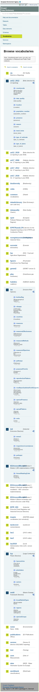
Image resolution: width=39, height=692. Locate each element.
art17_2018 (14, 176)
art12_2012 (14, 81)
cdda (12, 189)
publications (15, 635)
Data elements (7, 29)
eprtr (12, 218)
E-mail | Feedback (8, 685)
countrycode (19, 88)
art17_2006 (14, 160)
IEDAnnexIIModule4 (16, 497)
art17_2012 (14, 168)
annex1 (18, 436)
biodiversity (15, 183)
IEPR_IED (14, 507)
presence (19, 118)
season (18, 124)
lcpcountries (19, 561)
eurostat (13, 245)
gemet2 (13, 269)
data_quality (19, 98)
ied (11, 429)
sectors (18, 582)
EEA (11, 2)
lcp (11, 554)
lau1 (12, 533)
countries (19, 317)
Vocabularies (7, 36)
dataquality (14, 210)
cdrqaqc (19, 306)
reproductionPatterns (19, 378)
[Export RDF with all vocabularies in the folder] (33, 83)
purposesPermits (19, 369)
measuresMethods (19, 341)
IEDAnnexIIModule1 (16, 466)
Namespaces (7, 43)
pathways (19, 361)
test (11, 650)
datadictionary (16, 202)
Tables (5, 25)
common (14, 195)
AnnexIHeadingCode (19, 473)
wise (12, 663)
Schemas (6, 32)
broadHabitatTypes (19, 600)
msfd (12, 592)
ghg (12, 274)
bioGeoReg (19, 297)
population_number (19, 111)
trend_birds (19, 131)
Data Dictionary (18, 13)
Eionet (11, 13)
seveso (13, 642)
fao (11, 253)
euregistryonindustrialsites (16, 238)
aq (11, 73)
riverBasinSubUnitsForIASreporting (19, 388)
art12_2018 (14, 152)
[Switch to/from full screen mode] (26, 5)
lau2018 (13, 544)
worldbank (14, 671)
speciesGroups (19, 617)
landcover (14, 525)
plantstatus (19, 570)
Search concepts (27, 67)
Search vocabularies (12, 67)
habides (13, 282)
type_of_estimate (19, 137)
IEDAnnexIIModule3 (16, 485)
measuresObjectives (19, 350)
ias (11, 290)
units (18, 418)
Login (22, 4)
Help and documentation (10, 17)
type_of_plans (19, 144)
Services (5, 40)
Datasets (5, 21)
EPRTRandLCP (16, 228)
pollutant (19, 455)
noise (12, 627)
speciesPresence (19, 400)
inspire (13, 517)
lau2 (12, 538)
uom (12, 656)
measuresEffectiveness (19, 331)
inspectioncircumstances (19, 446)
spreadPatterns (19, 409)
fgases (13, 261)
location (19, 105)
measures (19, 323)
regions (18, 608)
